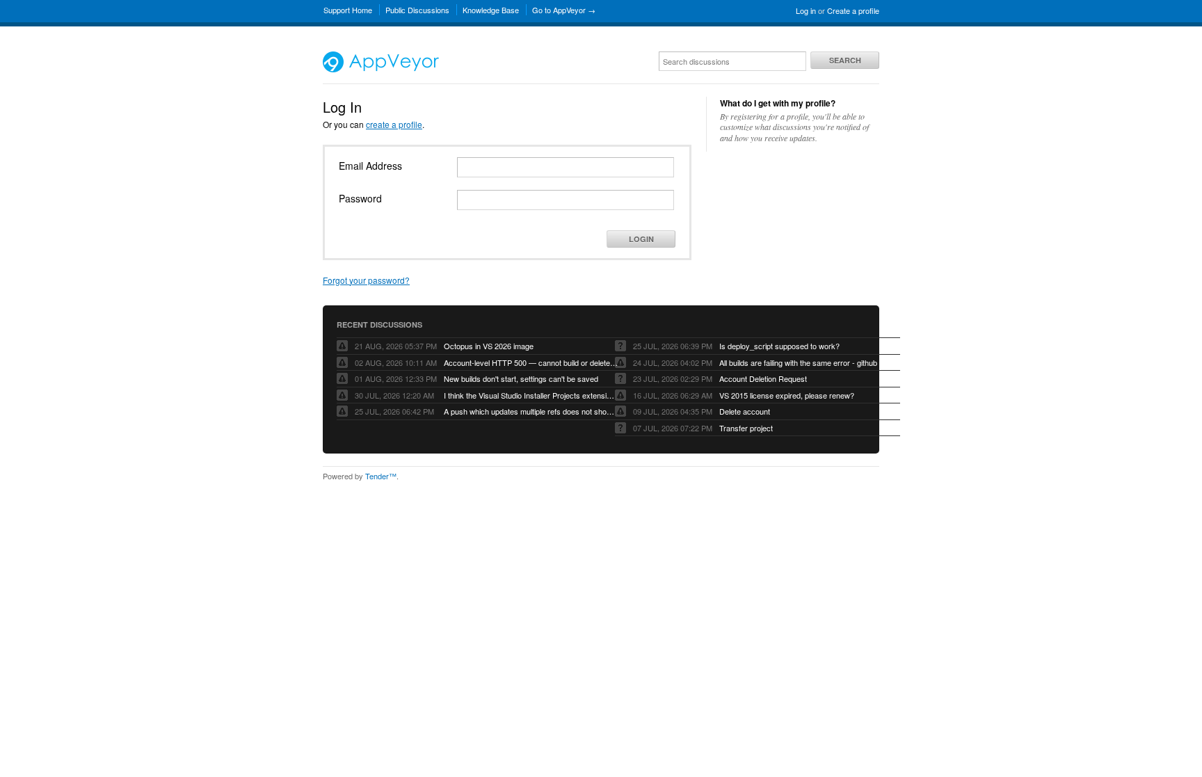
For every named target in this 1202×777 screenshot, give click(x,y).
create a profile (394, 124)
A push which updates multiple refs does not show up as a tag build (531, 411)
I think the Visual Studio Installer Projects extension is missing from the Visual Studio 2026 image (531, 395)
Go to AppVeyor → (563, 9)
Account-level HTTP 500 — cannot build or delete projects (531, 362)
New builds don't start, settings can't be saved (521, 378)
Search (845, 60)
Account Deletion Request (763, 378)
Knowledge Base (491, 9)
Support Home (347, 9)
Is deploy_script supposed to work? (779, 345)
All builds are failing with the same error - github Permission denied (806, 362)
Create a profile (853, 10)
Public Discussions (417, 9)
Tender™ (380, 475)
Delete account (744, 411)
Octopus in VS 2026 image (489, 345)
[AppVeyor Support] (381, 69)
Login (641, 239)
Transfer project (746, 427)
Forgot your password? (366, 280)
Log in (806, 10)
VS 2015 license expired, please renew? (786, 395)
